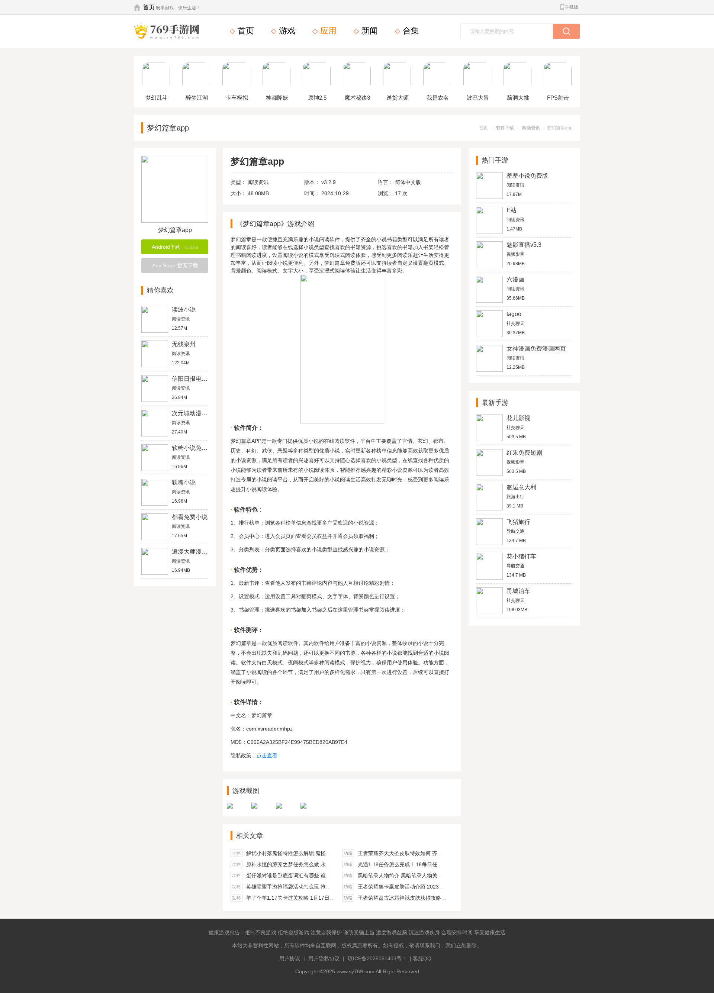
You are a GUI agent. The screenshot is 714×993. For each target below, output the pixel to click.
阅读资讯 (531, 127)
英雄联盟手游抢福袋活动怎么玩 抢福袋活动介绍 (301, 887)
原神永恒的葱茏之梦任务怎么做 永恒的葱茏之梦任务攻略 (312, 864)
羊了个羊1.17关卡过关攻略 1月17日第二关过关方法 (306, 898)
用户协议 (289, 958)
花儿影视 (518, 418)
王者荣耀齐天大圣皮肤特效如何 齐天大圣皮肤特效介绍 (421, 853)
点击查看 (267, 755)
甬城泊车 (518, 591)
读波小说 (184, 309)
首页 (149, 7)
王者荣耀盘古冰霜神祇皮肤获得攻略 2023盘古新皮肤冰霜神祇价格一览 (440, 898)
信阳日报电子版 (192, 378)
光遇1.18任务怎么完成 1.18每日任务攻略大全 (410, 864)
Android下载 (175, 247)
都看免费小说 (190, 517)
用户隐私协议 (324, 958)
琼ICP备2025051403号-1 (377, 958)
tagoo (513, 314)
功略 (236, 853)
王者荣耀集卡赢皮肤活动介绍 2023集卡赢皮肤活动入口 (422, 887)
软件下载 (505, 127)
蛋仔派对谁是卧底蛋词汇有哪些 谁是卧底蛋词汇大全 (306, 875)
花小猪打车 (521, 556)
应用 (327, 30)
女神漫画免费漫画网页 (536, 348)
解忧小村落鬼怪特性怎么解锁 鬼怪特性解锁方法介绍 (306, 853)
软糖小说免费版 (192, 448)
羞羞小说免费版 (527, 176)
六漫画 (515, 279)
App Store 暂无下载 (175, 265)
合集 (410, 30)
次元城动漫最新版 (195, 413)
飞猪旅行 (518, 522)
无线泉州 (184, 344)
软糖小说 (184, 482)
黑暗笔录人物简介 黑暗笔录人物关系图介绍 (408, 875)
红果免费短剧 (524, 452)
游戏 (286, 30)
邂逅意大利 (521, 487)
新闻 (368, 30)
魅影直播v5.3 (523, 245)
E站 (511, 210)
